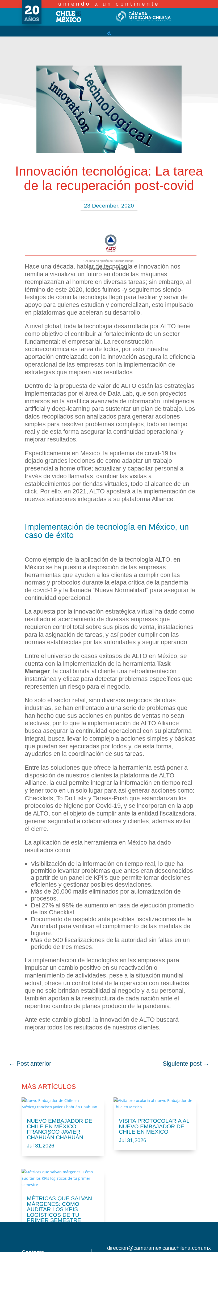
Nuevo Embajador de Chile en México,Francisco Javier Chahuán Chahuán (59, 1129)
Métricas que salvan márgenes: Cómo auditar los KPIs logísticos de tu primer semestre (59, 1209)
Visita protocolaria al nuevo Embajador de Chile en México (154, 1126)
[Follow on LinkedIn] (196, 1258)
